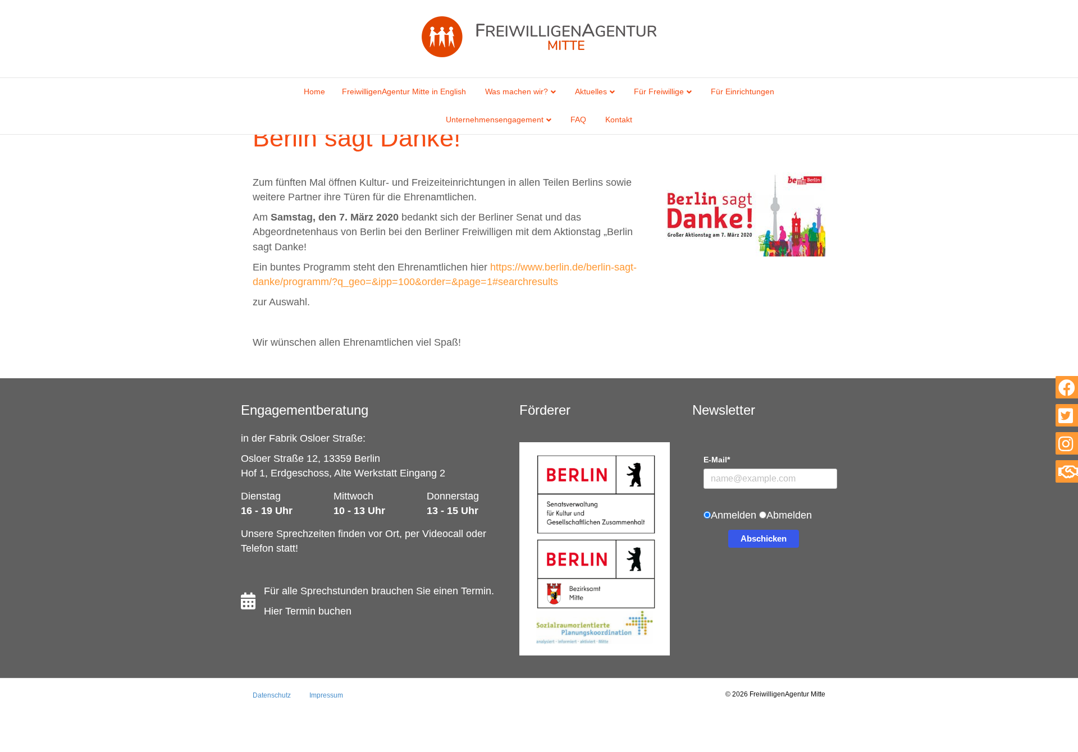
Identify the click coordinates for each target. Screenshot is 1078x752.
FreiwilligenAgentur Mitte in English (404, 91)
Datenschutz (272, 695)
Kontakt (618, 119)
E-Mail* (717, 459)
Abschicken (764, 538)
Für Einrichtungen (742, 91)
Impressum (326, 695)
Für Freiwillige (659, 91)
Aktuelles (591, 91)
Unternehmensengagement (494, 119)
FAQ (578, 119)
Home (314, 91)
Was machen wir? (516, 91)
